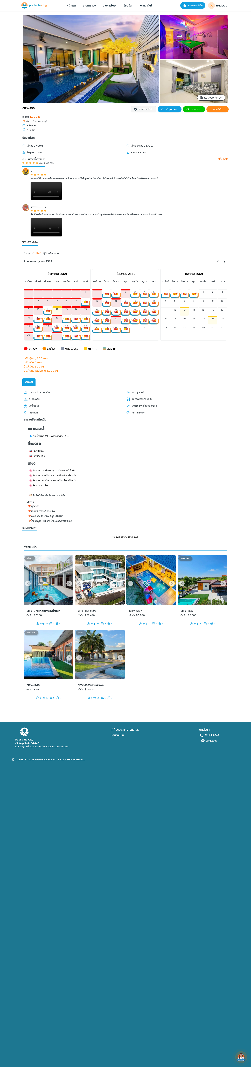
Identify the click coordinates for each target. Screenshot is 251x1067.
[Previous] (218, 261)
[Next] (224, 261)
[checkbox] (143, 109)
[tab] (29, 382)
